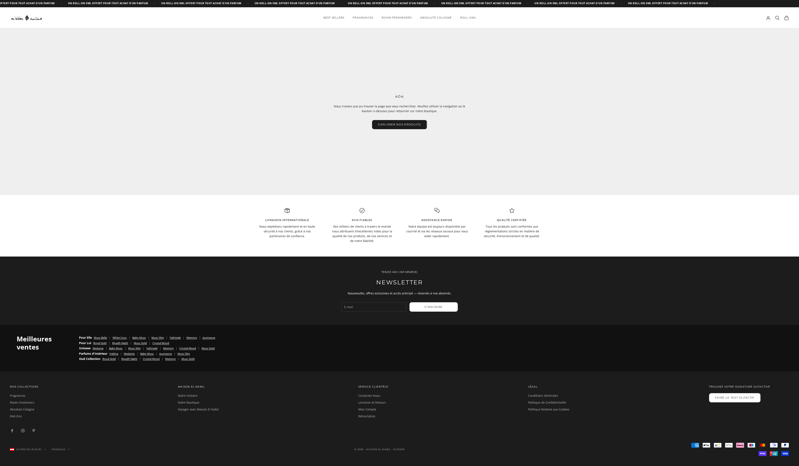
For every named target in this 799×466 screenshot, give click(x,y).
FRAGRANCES (363, 17)
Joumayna (209, 338)
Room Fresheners (22, 402)
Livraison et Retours (372, 402)
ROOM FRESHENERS (397, 17)
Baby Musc (139, 338)
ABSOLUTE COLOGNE (436, 17)
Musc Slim (157, 338)
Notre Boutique (188, 402)
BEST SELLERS (333, 17)
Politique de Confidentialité (547, 402)
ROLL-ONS (468, 17)
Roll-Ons (16, 416)
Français (59, 449)
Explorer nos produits (399, 124)
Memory (191, 338)
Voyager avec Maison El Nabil (198, 409)
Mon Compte (367, 409)
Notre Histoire (187, 396)
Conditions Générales (543, 396)
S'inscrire (433, 307)
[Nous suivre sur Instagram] (23, 431)
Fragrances (17, 396)
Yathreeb (175, 338)
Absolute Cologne (22, 409)
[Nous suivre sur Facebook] (12, 431)
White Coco (120, 338)
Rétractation (366, 416)
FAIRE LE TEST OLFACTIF (734, 397)
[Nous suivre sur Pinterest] (34, 431)
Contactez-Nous (369, 396)
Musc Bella (100, 338)
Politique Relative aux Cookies (548, 409)
